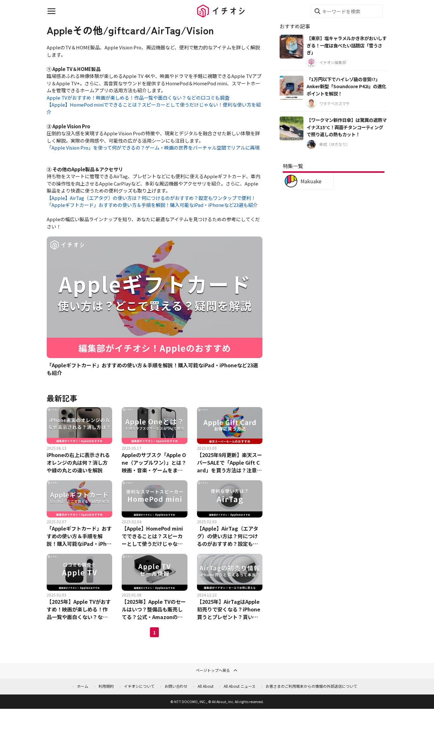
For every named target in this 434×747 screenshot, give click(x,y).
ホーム (82, 686)
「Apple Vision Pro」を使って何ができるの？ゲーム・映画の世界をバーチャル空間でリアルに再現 (153, 147)
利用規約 (106, 686)
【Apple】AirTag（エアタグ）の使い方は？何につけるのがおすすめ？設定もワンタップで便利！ (151, 197)
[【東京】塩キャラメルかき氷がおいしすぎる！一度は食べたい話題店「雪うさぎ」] (291, 47)
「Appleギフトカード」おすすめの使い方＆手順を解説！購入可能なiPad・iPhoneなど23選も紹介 (152, 204)
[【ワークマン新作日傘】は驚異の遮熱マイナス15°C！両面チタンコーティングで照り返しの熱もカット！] (291, 128)
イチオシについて (139, 686)
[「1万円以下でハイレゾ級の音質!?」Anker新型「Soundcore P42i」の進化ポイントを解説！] (291, 88)
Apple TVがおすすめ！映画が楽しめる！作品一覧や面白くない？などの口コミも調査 (138, 97)
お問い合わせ (176, 686)
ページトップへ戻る (213, 670)
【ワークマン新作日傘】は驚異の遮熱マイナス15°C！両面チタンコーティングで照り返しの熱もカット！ (347, 126)
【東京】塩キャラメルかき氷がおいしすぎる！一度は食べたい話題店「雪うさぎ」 (347, 45)
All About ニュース (239, 686)
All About (206, 686)
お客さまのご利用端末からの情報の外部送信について (311, 686)
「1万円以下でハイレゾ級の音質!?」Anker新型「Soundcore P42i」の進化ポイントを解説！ (346, 86)
